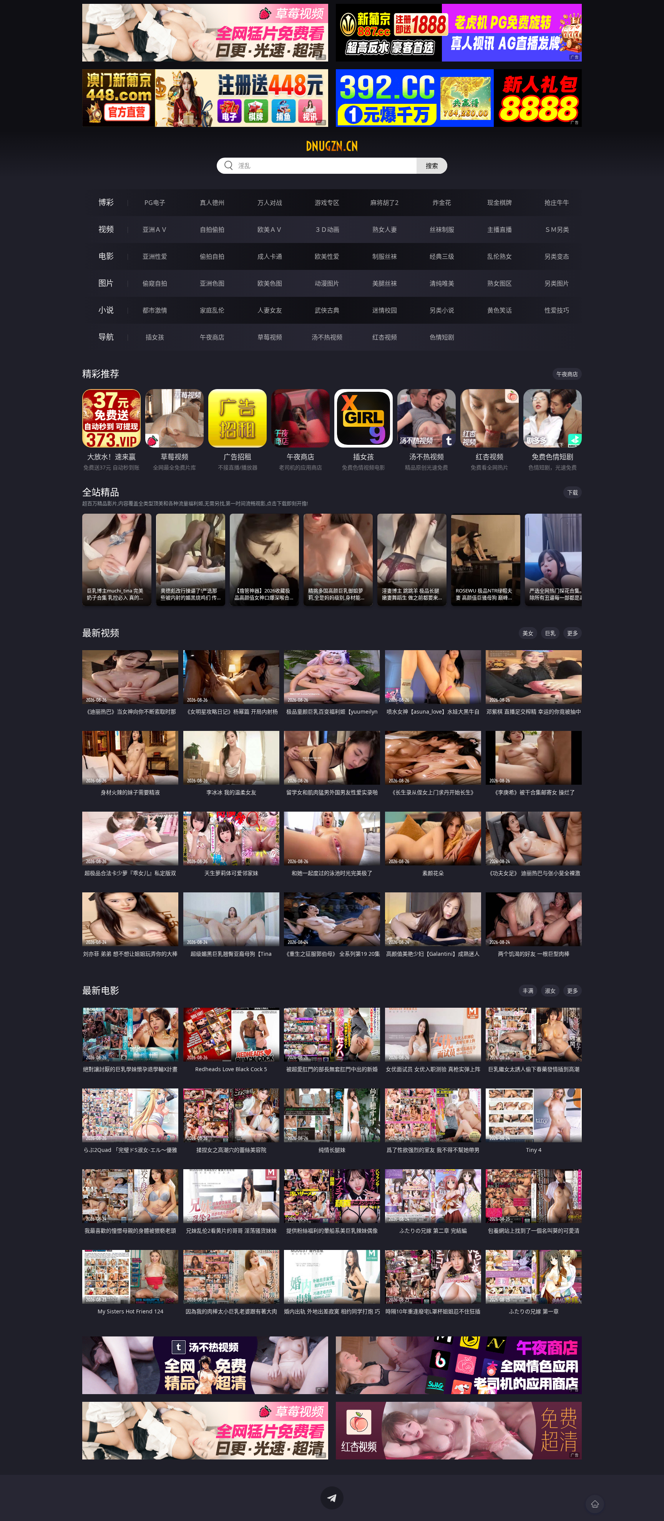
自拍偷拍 (212, 229)
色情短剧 (442, 337)
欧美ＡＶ (269, 229)
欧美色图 (269, 283)
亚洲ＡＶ (155, 229)
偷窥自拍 (155, 283)
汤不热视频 (327, 337)
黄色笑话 (499, 310)
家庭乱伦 (212, 310)
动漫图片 (327, 283)
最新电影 (100, 990)
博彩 (106, 202)
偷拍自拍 (212, 256)
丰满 (528, 990)
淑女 (550, 990)
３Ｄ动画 (327, 229)
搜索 (432, 165)
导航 (106, 337)
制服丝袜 (384, 256)
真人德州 (212, 202)
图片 (106, 283)
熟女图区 (499, 283)
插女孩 (155, 337)
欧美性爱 (327, 256)
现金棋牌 (499, 202)
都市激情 (155, 310)
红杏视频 (384, 337)
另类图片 (556, 283)
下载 (572, 492)
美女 (528, 633)
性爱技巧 (556, 310)
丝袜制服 (442, 229)
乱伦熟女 (499, 256)
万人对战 (269, 202)
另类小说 (442, 310)
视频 (106, 229)
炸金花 (442, 202)
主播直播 (499, 229)
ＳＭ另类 (556, 229)
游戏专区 (327, 202)
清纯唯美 (442, 283)
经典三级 (442, 256)
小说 (106, 310)
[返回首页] (595, 1504)
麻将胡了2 (384, 202)
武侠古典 (327, 310)
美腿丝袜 (384, 283)
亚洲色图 (212, 283)
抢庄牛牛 (556, 202)
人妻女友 (269, 310)
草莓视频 (269, 337)
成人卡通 (269, 256)
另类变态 (556, 256)
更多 (572, 633)
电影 (106, 256)
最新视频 (100, 632)
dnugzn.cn (332, 146)
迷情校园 (384, 310)
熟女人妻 (384, 229)
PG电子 (154, 202)
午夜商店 (212, 337)
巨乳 (550, 633)
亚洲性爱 (155, 256)
